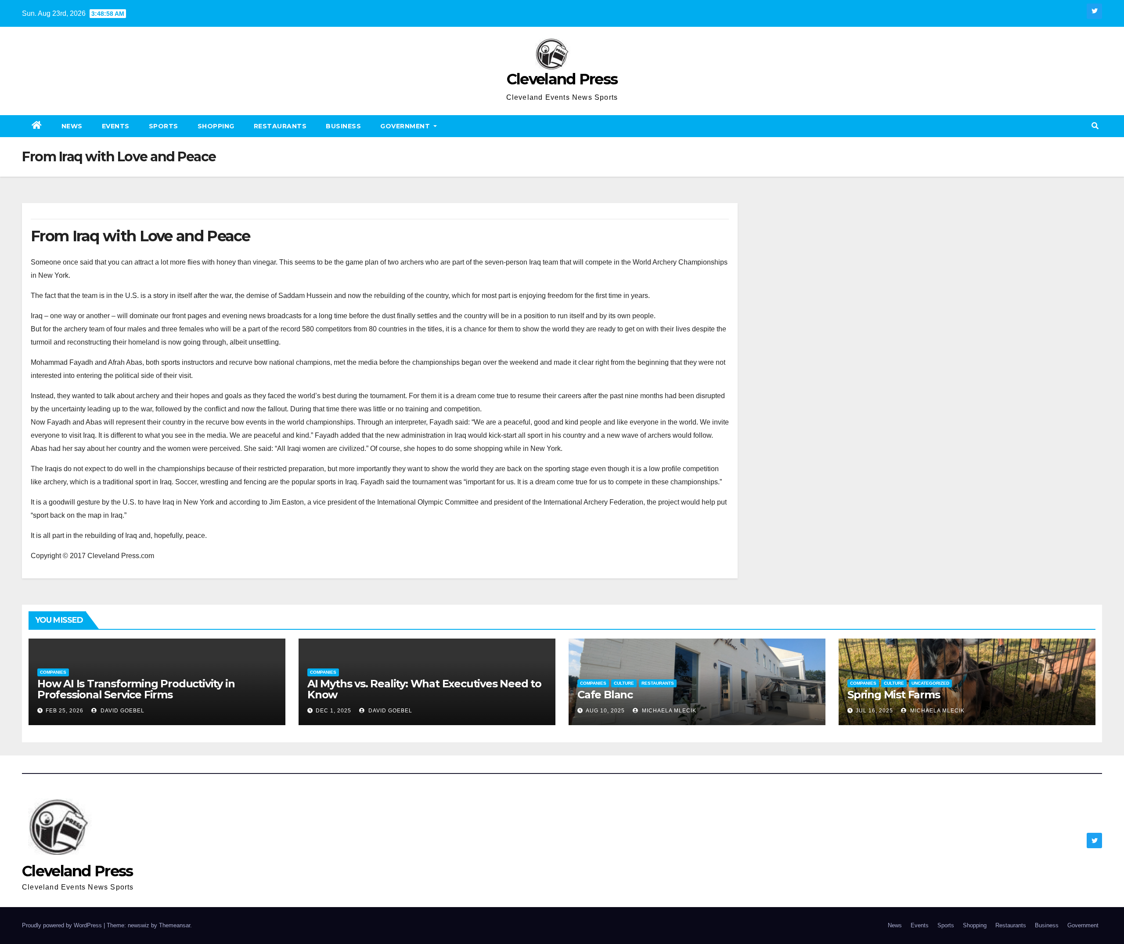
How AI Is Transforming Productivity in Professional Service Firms (135, 689)
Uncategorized (930, 683)
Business (343, 126)
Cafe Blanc (605, 694)
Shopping (216, 126)
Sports (163, 126)
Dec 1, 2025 (333, 711)
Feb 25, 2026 (64, 711)
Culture (624, 683)
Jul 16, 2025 (874, 711)
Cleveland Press (562, 79)
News (72, 126)
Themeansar (174, 925)
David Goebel (121, 711)
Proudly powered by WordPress (63, 925)
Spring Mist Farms (893, 694)
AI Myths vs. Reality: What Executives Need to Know (424, 689)
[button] (1095, 126)
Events (116, 126)
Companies (53, 672)
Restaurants (280, 126)
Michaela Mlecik (668, 711)
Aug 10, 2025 (605, 711)
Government (406, 126)
